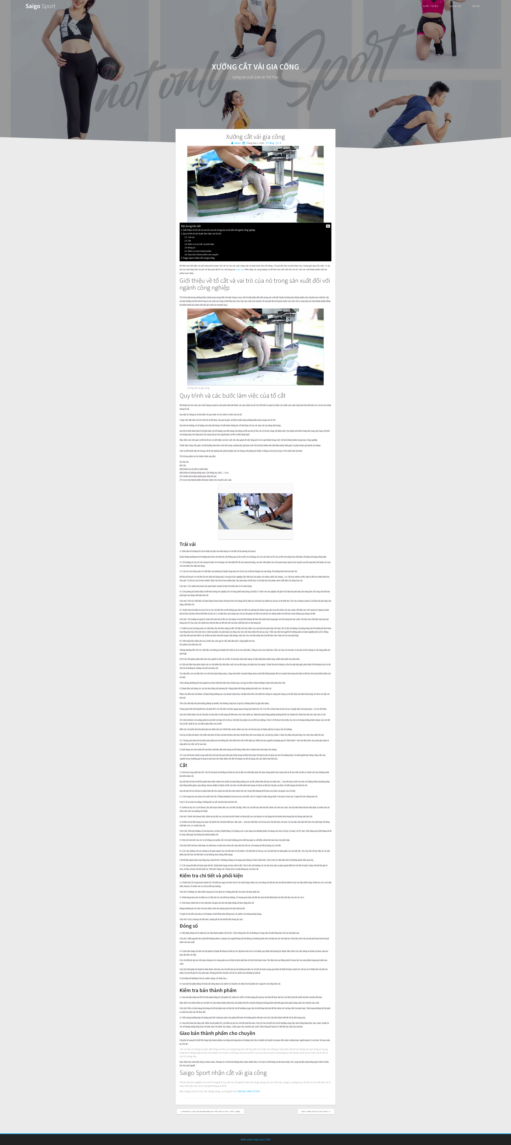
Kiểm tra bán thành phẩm (200, 251)
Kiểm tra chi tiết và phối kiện (201, 244)
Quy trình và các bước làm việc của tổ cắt (202, 233)
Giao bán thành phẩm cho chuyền (203, 254)
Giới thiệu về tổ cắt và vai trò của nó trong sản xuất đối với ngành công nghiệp (219, 230)
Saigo (40, 6)
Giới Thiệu (431, 6)
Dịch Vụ (455, 6)
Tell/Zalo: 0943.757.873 (248, 1091)
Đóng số (191, 247)
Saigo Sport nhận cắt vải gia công (199, 257)
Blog (476, 6)
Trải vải (191, 237)
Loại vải (239, 269)
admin (237, 143)
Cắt (189, 240)
